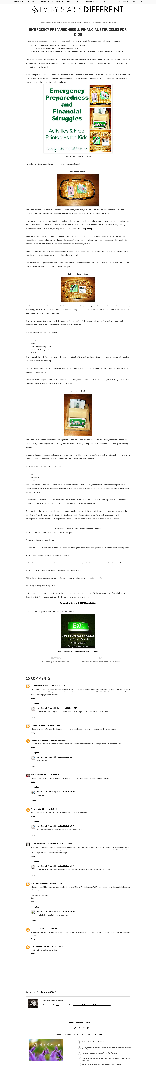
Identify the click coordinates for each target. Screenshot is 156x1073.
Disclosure (70, 1022)
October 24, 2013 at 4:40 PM (48, 774)
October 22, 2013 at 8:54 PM (67, 708)
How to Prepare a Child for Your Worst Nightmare (78, 651)
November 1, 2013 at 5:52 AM (51, 883)
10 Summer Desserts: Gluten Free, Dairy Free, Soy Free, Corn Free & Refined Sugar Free (106, 1059)
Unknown (34, 725)
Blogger (98, 1034)
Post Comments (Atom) (46, 992)
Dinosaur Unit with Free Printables (93, 1042)
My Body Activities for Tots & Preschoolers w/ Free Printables (101, 1064)
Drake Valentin (36, 946)
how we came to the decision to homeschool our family (92, 1005)
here (57, 1005)
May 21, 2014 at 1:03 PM (66, 826)
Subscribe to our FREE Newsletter (78, 603)
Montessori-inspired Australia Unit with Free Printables (99, 1053)
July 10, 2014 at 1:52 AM (48, 929)
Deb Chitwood (36, 685)
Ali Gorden (35, 883)
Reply (33, 698)
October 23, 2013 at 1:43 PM (59, 740)
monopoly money (85, 228)
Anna (33, 809)
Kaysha (34, 774)
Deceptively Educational (40, 843)
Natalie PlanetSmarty (39, 740)
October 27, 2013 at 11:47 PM (61, 843)
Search (87, 1022)
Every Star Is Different (45, 708)
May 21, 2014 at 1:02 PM (66, 757)
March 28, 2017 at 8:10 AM (53, 946)
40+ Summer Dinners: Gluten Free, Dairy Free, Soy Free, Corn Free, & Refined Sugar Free (106, 1048)
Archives (79, 1022)
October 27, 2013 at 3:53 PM (46, 809)
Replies (36, 703)
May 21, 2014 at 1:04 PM (66, 866)
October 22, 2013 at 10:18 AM (53, 685)
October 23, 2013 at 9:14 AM (49, 725)
